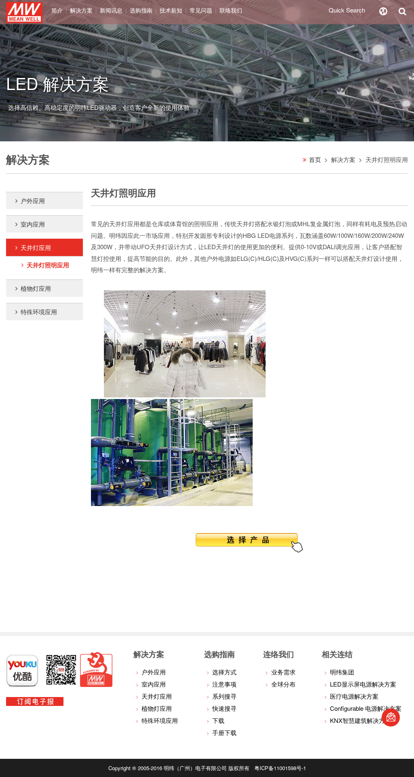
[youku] (22, 684)
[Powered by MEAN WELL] (96, 684)
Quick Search (347, 10)
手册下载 (224, 732)
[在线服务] (391, 717)
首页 (315, 159)
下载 (218, 720)
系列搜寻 (224, 696)
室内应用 (33, 224)
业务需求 (283, 672)
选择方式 (224, 672)
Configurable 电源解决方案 (365, 708)
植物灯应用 (36, 288)
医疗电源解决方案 (354, 696)
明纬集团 (342, 672)
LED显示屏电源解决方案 (363, 684)
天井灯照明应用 (48, 264)
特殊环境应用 (39, 311)
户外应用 (33, 200)
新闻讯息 (111, 10)
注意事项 (224, 684)
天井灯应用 (36, 247)
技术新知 (171, 10)
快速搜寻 (224, 708)
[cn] (383, 10)
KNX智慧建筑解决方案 (360, 720)
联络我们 (231, 10)
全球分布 (283, 684)
